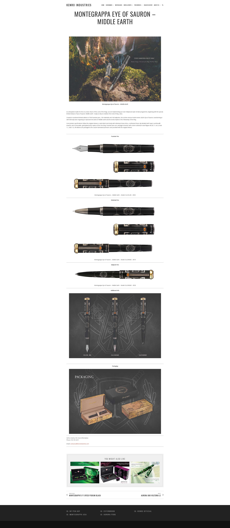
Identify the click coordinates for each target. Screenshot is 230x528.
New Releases (118, 5)
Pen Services (137, 5)
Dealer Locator (148, 5)
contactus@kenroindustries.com (79, 444)
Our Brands (109, 5)
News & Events (127, 5)
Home (102, 5)
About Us (156, 5)
